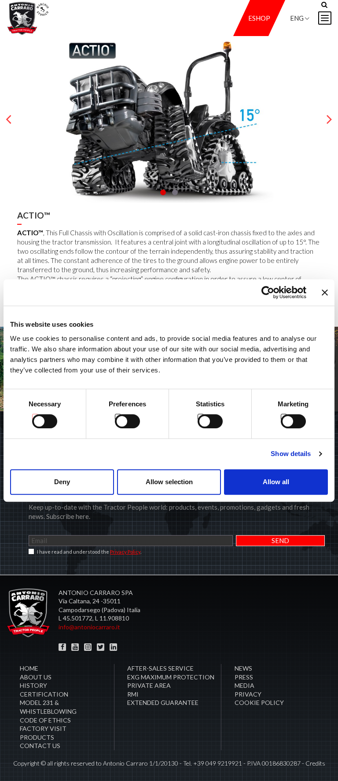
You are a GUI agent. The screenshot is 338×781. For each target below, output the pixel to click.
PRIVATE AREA (149, 685)
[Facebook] (62, 647)
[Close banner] (325, 292)
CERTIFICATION (44, 694)
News (243, 668)
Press (244, 677)
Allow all (276, 481)
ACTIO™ (33, 215)
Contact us (40, 745)
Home (29, 668)
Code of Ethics (45, 720)
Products (37, 737)
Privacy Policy (125, 552)
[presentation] (9, 119)
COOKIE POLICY (259, 702)
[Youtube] (75, 647)
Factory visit (43, 728)
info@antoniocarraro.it (89, 627)
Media (244, 685)
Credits (315, 763)
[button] (163, 192)
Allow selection (169, 481)
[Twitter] (100, 647)
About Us (35, 677)
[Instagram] (88, 647)
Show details (291, 453)
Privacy (248, 694)
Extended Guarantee (162, 702)
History (33, 685)
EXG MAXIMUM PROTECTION (170, 677)
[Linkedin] (113, 647)
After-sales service (160, 668)
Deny (62, 481)
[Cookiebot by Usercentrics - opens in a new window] (267, 292)
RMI (133, 694)
